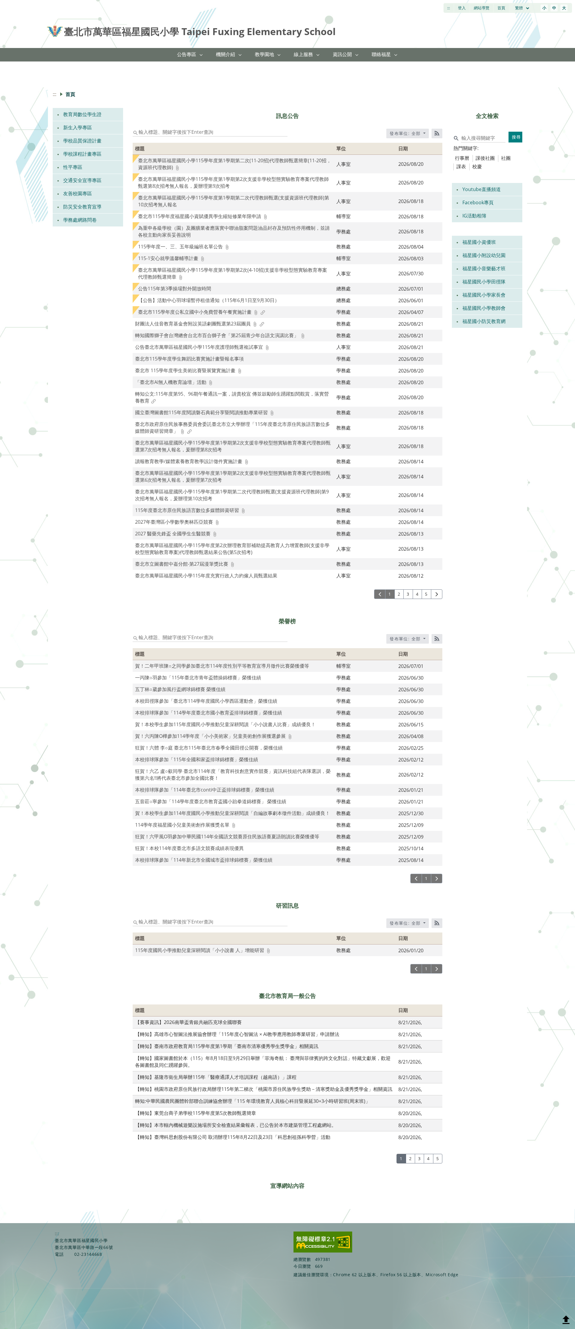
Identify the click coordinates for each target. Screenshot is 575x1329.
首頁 (501, 7)
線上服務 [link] (303, 54)
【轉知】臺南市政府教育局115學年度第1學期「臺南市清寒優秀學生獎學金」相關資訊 (226, 1046)
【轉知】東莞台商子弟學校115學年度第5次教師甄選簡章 (195, 1113)
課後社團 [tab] (485, 158)
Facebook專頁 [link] (478, 202)
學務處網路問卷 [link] (80, 220)
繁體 (519, 7)
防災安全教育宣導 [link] (82, 206)
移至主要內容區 (20, 6)
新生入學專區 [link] (77, 127)
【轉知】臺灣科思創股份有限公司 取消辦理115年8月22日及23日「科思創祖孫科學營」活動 (232, 1137)
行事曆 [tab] (462, 158)
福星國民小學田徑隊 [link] (484, 281)
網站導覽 (481, 7)
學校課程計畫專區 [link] (82, 154)
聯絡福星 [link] (381, 54)
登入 (462, 7)
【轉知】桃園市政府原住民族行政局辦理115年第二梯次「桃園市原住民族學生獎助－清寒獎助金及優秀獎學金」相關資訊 (263, 1089)
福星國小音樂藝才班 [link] (484, 268)
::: (448, 7)
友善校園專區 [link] (77, 193)
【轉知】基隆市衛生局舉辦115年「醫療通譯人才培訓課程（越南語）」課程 (215, 1077)
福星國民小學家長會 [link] (484, 295)
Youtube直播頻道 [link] (481, 189)
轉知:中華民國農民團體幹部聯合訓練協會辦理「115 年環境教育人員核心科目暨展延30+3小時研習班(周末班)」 (252, 1101)
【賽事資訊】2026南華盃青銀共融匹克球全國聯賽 (188, 1022)
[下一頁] (437, 594)
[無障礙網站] (322, 1251)
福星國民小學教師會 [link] (484, 308)
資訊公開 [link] (342, 54)
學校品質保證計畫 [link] (82, 140)
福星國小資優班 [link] (479, 242)
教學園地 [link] (264, 54)
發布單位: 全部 (406, 133)
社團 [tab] (506, 158)
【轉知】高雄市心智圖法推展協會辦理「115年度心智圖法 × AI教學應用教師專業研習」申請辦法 (237, 1034)
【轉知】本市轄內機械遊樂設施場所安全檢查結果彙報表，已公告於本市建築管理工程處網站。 (235, 1125)
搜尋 (516, 137)
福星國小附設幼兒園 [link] (484, 255)
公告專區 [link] (186, 54)
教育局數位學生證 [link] (82, 114)
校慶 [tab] (477, 166)
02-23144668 (88, 1254)
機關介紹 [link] (225, 54)
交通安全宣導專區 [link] (82, 180)
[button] (201, 54)
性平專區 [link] (72, 167)
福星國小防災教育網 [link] (484, 321)
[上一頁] (380, 594)
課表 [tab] (461, 166)
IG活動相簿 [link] (474, 215)
